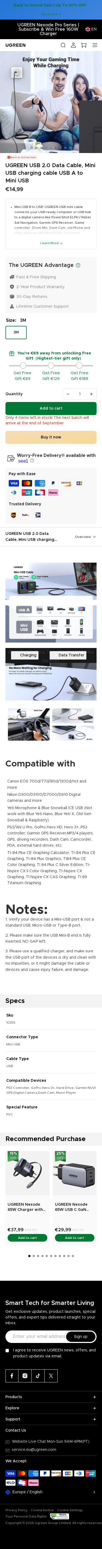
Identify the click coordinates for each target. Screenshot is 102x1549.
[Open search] (63, 45)
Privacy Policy (16, 1510)
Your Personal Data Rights (26, 1516)
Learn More (49, 243)
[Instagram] (25, 1375)
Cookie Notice (42, 1510)
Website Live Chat (29, 1442)
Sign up (81, 1337)
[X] (51, 1375)
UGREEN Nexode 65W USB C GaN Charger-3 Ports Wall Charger (71, 1208)
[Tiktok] (38, 1375)
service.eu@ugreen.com (34, 1450)
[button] (31, 460)
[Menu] (95, 45)
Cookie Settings (70, 1510)
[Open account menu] (73, 45)
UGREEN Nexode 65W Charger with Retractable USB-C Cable (26, 1208)
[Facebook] (11, 1375)
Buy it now (51, 437)
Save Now (49, 14)
